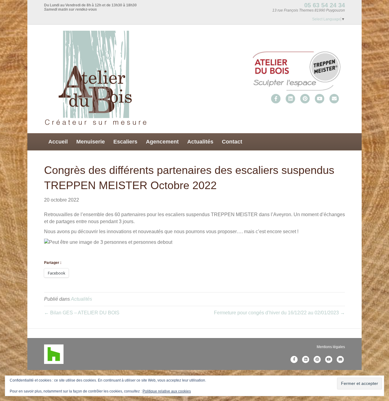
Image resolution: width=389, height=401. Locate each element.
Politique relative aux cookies (167, 391)
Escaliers (125, 142)
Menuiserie (90, 142)
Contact (232, 142)
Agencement (162, 142)
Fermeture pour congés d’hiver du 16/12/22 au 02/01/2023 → (279, 312)
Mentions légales (331, 347)
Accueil (58, 142)
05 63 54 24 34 (324, 5)
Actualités (200, 142)
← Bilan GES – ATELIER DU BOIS (81, 312)
